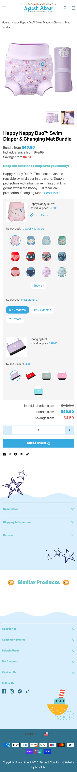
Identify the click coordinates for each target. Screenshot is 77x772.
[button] (27, 454)
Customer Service (13, 639)
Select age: (21, 299)
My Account (10, 661)
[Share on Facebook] (5, 454)
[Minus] (7, 430)
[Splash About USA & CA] (38, 8)
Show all (38, 285)
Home (5, 22)
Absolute (40, 767)
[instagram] (11, 691)
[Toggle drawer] (4, 8)
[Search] (65, 8)
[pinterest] (19, 691)
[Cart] (73, 8)
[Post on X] (10, 454)
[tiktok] (27, 691)
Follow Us (8, 683)
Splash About (10, 650)
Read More (52, 193)
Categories (9, 628)
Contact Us (9, 672)
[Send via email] (21, 454)
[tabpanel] (38, 509)
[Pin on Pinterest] (16, 454)
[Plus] (69, 430)
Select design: (25, 228)
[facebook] (4, 691)
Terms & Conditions (51, 762)
